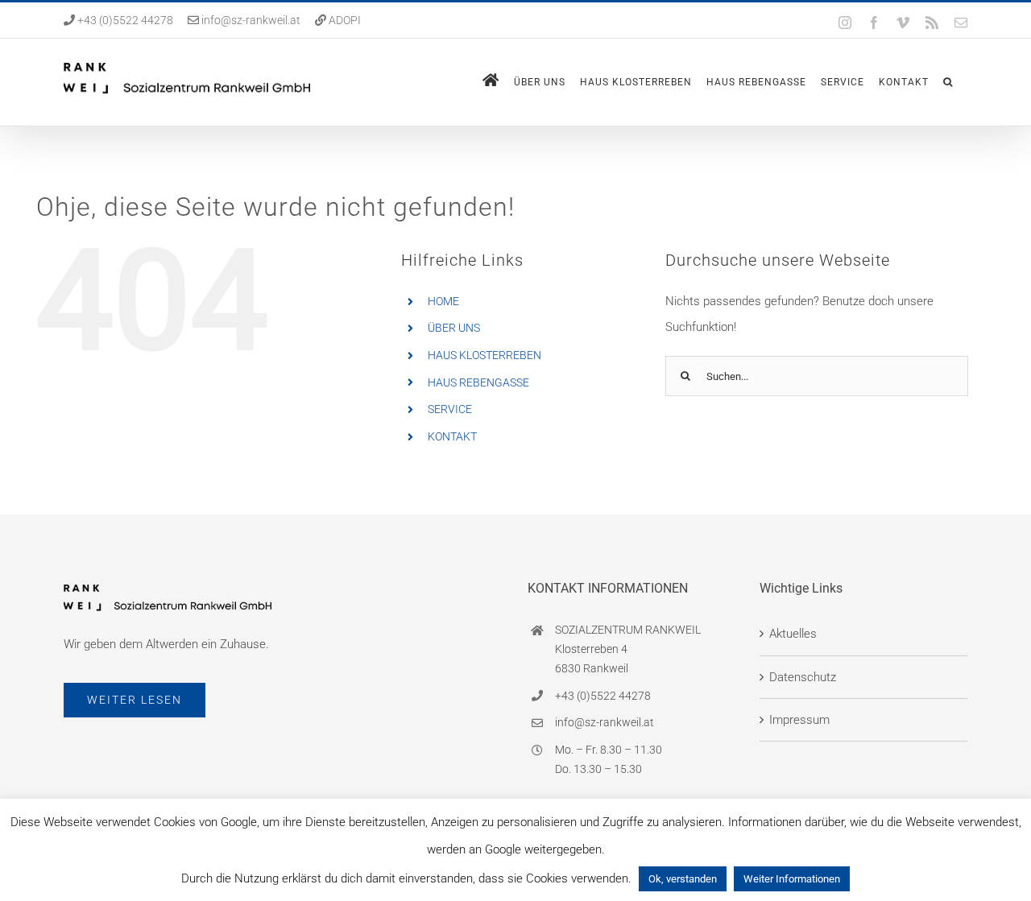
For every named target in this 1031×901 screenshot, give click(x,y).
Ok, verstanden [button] (682, 879)
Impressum (799, 720)
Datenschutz (802, 677)
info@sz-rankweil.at (250, 20)
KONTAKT (452, 436)
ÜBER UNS (454, 327)
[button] (948, 82)
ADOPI (345, 20)
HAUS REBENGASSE (478, 382)
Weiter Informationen (791, 879)
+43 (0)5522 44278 (124, 20)
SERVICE (450, 409)
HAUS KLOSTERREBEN (484, 355)
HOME (443, 301)
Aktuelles (793, 633)
